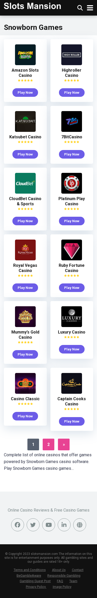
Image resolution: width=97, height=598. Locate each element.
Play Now (25, 92)
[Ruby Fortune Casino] (71, 258)
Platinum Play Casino (71, 201)
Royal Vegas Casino (25, 268)
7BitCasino (71, 136)
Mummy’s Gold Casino (25, 335)
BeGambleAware (29, 575)
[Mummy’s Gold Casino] (25, 325)
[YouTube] (48, 524)
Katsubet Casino (25, 136)
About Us (59, 570)
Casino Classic (25, 398)
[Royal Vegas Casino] (25, 258)
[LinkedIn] (64, 524)
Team (73, 581)
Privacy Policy (36, 587)
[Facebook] (17, 524)
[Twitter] (33, 524)
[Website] (79, 524)
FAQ (60, 581)
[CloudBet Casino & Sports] (25, 192)
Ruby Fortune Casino (72, 268)
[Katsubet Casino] (25, 130)
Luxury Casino (71, 332)
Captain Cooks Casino (71, 401)
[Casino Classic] (25, 392)
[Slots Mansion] (32, 5)
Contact (78, 570)
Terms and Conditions (30, 570)
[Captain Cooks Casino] (71, 392)
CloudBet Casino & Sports (25, 201)
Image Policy (62, 587)
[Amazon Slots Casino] (25, 63)
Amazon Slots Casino (25, 73)
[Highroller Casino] (71, 63)
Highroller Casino (71, 73)
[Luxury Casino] (71, 325)
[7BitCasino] (71, 130)
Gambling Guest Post (35, 581)
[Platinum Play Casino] (71, 192)
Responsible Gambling (63, 575)
